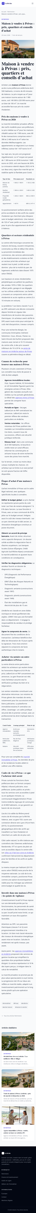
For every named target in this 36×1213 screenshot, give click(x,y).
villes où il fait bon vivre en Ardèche (19, 853)
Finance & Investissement (10, 1177)
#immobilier (7, 1003)
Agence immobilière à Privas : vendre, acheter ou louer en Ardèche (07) (16, 1131)
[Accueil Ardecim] (8, 3)
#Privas (16, 1003)
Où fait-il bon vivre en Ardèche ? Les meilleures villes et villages (16, 1057)
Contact (4, 1197)
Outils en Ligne (6, 1180)
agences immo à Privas (24, 397)
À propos (4, 1193)
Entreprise (5, 19)
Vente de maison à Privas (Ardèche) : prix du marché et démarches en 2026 (17, 1094)
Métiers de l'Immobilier (9, 1184)
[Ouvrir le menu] (32, 3)
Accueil (4, 12)
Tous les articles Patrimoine (13, 1016)
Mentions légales (7, 1200)
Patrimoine (10, 12)
